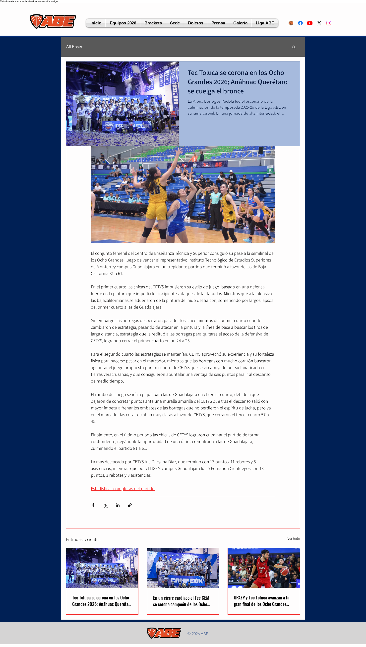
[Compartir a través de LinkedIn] (117, 505)
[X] (319, 23)
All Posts (74, 46)
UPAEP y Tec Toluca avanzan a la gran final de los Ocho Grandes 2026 (261, 600)
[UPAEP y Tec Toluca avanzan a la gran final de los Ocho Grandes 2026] (264, 568)
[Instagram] (329, 23)
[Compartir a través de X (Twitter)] (105, 505)
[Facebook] (300, 23)
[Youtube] (310, 23)
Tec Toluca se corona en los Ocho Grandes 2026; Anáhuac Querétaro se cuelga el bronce (102, 600)
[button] (175, 23)
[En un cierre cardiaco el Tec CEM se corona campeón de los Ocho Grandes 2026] (183, 568)
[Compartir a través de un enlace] (129, 505)
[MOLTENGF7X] (291, 23)
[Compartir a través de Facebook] (93, 505)
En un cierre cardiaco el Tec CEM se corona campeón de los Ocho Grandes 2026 (181, 600)
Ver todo (294, 538)
